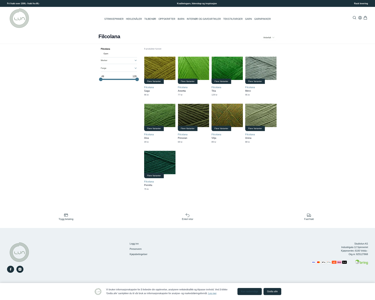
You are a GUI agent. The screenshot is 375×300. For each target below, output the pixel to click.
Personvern (136, 249)
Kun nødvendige (249, 291)
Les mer (212, 293)
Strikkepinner (114, 19)
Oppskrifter (166, 19)
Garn (248, 19)
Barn (181, 19)
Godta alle (272, 291)
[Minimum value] (101, 79)
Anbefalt (267, 37)
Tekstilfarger (233, 19)
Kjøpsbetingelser (138, 254)
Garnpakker (262, 19)
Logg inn (134, 243)
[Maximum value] (137, 79)
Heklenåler (134, 19)
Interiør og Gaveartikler (204, 19)
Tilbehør (150, 19)
